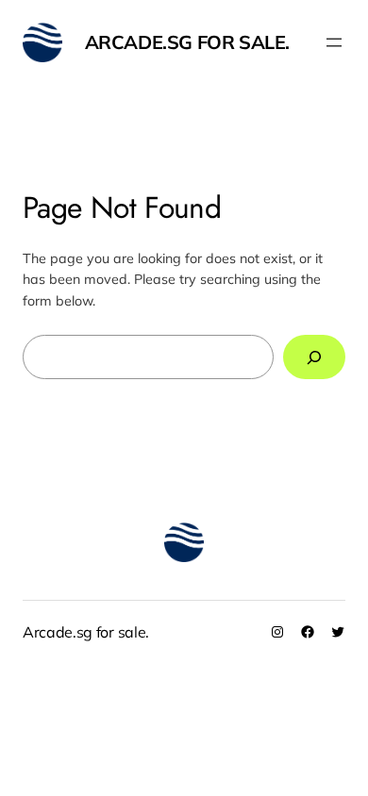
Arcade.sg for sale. (187, 42)
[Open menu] (334, 42)
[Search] (314, 357)
